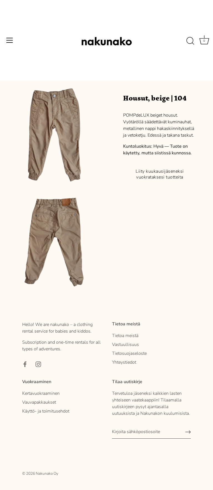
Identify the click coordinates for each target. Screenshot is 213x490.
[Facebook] (25, 364)
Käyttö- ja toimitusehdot (45, 411)
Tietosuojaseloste (129, 353)
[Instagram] (38, 364)
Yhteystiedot (124, 362)
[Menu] (10, 40)
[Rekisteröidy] (188, 432)
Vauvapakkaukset (39, 402)
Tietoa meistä (125, 336)
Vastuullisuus (125, 344)
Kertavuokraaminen (41, 393)
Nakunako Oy (47, 473)
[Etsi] (190, 41)
